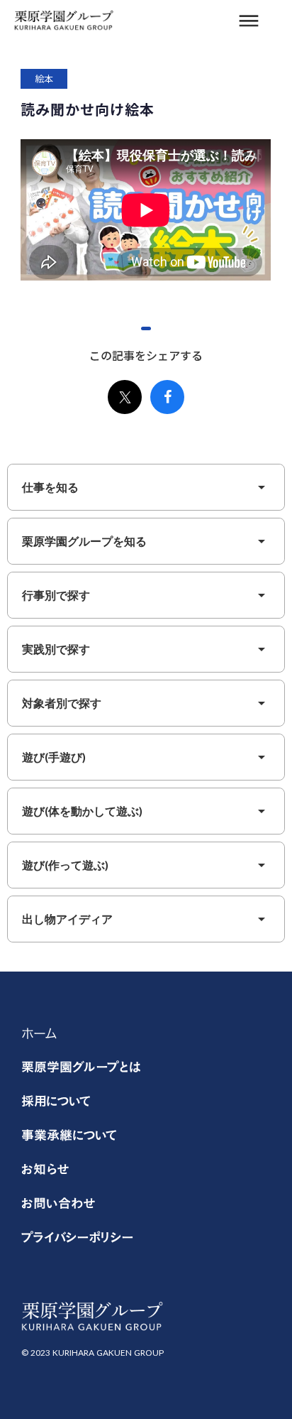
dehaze (248, 21)
